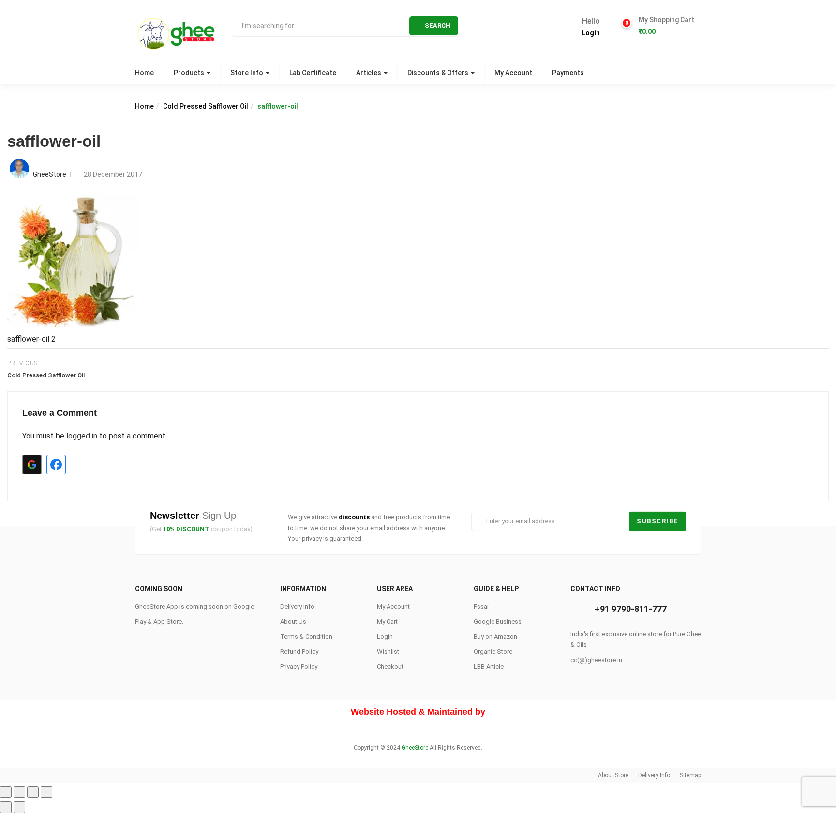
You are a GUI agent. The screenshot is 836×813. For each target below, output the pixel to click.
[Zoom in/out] (46, 792)
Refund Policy (299, 651)
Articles (369, 73)
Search (437, 25)
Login (591, 33)
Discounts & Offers (438, 73)
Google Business (498, 621)
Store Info (247, 73)
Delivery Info (297, 606)
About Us (293, 621)
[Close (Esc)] (6, 792)
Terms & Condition (306, 636)
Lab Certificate (312, 73)
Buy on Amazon (495, 636)
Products (190, 73)
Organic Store (493, 651)
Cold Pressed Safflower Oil (205, 106)
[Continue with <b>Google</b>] (32, 464)
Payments (568, 73)
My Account (513, 73)
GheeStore (49, 174)
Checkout (390, 666)
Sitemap (690, 775)
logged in (81, 435)
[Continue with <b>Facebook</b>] (56, 464)
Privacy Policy (298, 666)
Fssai (481, 606)
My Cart (387, 621)
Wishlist (388, 651)
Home (144, 73)
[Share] (19, 792)
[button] (666, 26)
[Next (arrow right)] (19, 807)
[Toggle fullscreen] (33, 792)
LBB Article (489, 666)
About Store (613, 775)
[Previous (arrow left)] (6, 807)
